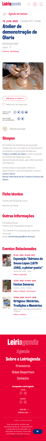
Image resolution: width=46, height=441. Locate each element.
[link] (14, 153)
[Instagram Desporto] (25, 403)
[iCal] (22, 119)
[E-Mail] (26, 113)
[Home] (11, 4)
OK (38, 431)
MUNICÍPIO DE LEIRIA (23, 413)
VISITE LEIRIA (23, 410)
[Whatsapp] (23, 113)
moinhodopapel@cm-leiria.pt (21, 236)
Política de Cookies (18, 436)
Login (35, 4)
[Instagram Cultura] (25, 394)
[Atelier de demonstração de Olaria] (23, 76)
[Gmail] (19, 119)
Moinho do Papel (10, 43)
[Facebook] (15, 113)
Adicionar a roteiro (14, 98)
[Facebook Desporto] (20, 403)
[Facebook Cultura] (20, 394)
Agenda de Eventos (18, 14)
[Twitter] (19, 113)
